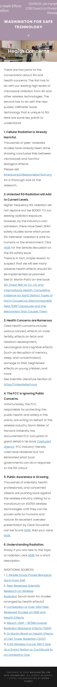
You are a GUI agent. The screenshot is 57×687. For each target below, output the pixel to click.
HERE (7, 248)
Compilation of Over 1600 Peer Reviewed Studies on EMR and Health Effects (26, 612)
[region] (28, 8)
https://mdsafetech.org (20, 384)
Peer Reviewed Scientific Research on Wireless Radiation (22, 591)
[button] (28, 8)
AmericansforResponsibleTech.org (28, 175)
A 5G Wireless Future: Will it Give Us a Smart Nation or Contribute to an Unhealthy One (28, 649)
